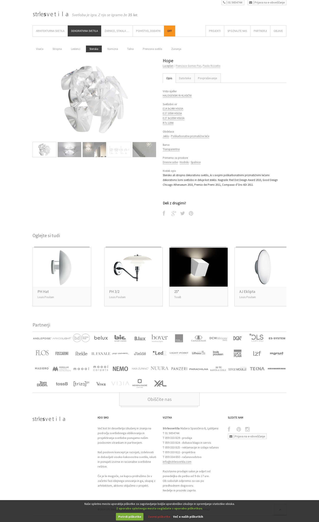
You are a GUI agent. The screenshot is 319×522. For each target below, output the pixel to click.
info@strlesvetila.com (177, 462)
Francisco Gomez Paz (188, 66)
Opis (169, 78)
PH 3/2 (114, 291)
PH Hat (43, 291)
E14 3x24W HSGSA (173, 108)
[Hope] (94, 98)
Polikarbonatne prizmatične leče (190, 136)
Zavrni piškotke (159, 517)
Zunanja (176, 49)
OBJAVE (278, 31)
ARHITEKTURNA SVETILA (50, 31)
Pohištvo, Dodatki (148, 31)
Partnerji (260, 31)
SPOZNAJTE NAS (237, 31)
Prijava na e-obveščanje (270, 2)
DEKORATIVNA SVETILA (84, 31)
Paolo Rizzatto (211, 66)
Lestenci (75, 49)
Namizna (112, 49)
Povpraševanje (207, 78)
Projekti (215, 31)
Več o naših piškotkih (188, 517)
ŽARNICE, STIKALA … (117, 31)
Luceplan (168, 66)
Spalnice (196, 162)
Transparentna (171, 149)
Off (169, 31)
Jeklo (166, 136)
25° (176, 291)
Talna (130, 49)
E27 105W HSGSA (172, 113)
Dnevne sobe (170, 162)
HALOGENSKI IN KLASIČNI (177, 95)
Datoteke (185, 78)
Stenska (93, 49)
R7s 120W (168, 123)
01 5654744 (235, 2)
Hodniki (184, 162)
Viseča (39, 49)
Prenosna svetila (152, 49)
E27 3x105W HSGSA (173, 118)
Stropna (57, 49)
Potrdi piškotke (129, 517)
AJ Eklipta (247, 291)
